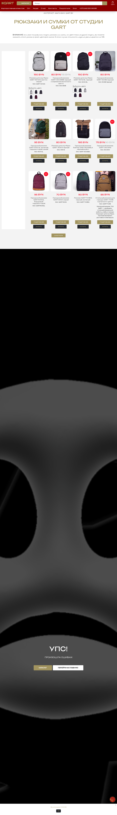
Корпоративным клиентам (12, 8)
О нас (43, 8)
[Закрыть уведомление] (116, 805)
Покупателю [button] (64, 8)
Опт (28, 8)
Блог (75, 8)
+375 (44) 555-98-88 (88, 8)
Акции (35, 8)
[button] (113, 3)
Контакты (52, 8)
